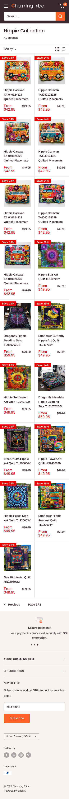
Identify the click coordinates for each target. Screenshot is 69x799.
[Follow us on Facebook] (6, 755)
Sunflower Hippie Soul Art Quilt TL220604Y (49, 520)
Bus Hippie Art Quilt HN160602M (17, 579)
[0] (62, 6)
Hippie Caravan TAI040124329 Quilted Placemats (50, 217)
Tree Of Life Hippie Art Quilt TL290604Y (17, 461)
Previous (14, 604)
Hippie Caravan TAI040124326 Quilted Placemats (16, 156)
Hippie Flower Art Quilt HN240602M (50, 461)
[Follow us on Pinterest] (28, 755)
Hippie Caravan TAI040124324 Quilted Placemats (16, 94)
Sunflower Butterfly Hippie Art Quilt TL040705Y (51, 340)
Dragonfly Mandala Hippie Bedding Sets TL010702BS (51, 402)
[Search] (60, 16)
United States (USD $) (18, 736)
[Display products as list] (63, 49)
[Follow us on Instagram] (21, 755)
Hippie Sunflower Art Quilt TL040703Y (17, 399)
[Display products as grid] (57, 49)
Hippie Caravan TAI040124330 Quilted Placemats (16, 279)
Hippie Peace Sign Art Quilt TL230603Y (17, 518)
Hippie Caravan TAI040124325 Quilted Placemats (50, 94)
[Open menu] (6, 6)
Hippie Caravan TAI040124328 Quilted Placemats (16, 217)
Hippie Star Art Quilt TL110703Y (49, 276)
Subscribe (17, 718)
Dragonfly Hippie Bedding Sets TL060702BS (15, 340)
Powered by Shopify (15, 790)
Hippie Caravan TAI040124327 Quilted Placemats (50, 156)
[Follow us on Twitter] (13, 755)
